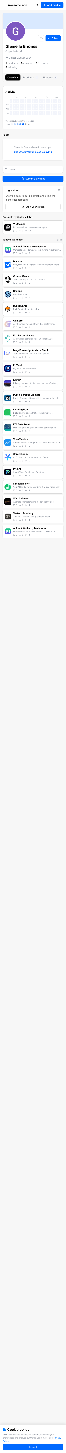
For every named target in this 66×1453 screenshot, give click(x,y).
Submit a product (35, 178)
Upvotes (49, 77)
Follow (55, 38)
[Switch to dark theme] (37, 5)
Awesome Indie (18, 5)
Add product (54, 5)
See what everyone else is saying (33, 151)
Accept (33, 1447)
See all (60, 239)
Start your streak (35, 206)
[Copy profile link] (41, 38)
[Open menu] (4, 5)
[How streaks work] (59, 190)
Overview (12, 77)
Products (30, 77)
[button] (33, 227)
